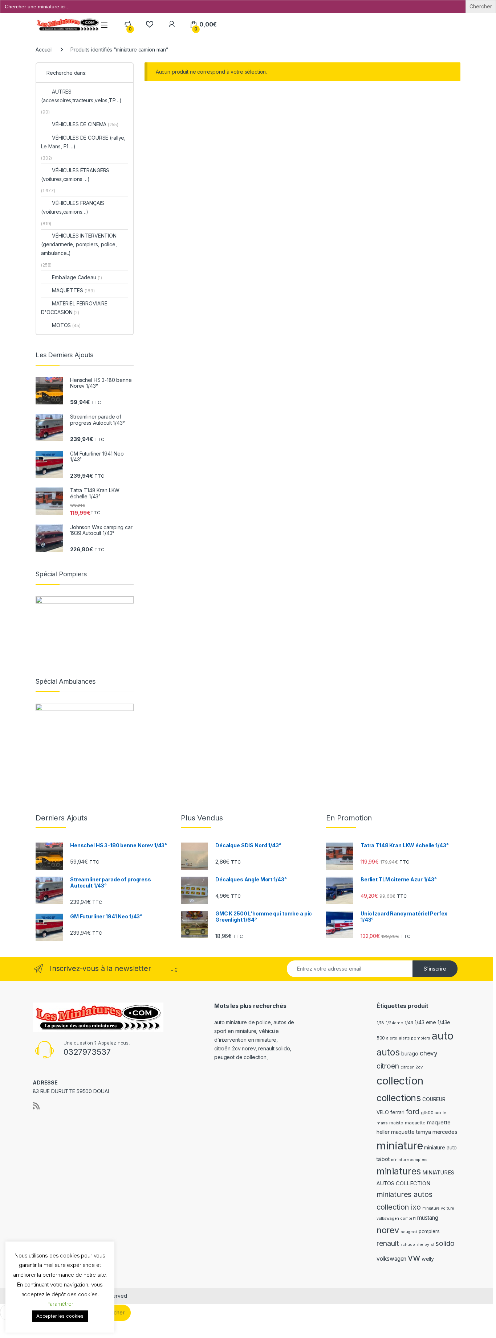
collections (399, 1097)
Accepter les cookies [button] (60, 1316)
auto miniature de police (242, 1022)
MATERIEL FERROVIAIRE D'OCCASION (74, 307)
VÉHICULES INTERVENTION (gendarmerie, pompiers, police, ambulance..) (79, 244)
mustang (427, 1217)
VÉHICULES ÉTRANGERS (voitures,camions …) (75, 174)
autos (388, 1052)
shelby (422, 1244)
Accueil (44, 49)
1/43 (408, 1022)
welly (428, 1259)
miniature (400, 1145)
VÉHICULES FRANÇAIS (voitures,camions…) (72, 207)
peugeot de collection (240, 1057)
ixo (438, 1112)
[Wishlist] (149, 24)
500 (381, 1038)
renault (388, 1243)
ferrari (397, 1112)
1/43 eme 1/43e (432, 1022)
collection (400, 1080)
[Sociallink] (36, 1106)
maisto (396, 1122)
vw (414, 1257)
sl (432, 1244)
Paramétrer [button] (59, 1303)
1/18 (380, 1022)
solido (444, 1243)
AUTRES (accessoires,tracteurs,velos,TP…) (81, 95)
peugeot (409, 1231)
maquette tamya (411, 1132)
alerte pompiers (414, 1038)
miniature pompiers (409, 1159)
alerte (391, 1038)
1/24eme (394, 1022)
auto (442, 1035)
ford (412, 1111)
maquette (415, 1122)
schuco (408, 1244)
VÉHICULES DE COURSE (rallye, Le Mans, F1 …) (83, 142)
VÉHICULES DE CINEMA (85, 124)
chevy (429, 1053)
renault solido (274, 1048)
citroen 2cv (412, 1067)
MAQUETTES (73, 290)
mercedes (445, 1132)
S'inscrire (435, 969)
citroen (388, 1066)
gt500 (427, 1112)
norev (388, 1230)
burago (409, 1053)
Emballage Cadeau (77, 277)
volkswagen (392, 1258)
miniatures (399, 1171)
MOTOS (66, 325)
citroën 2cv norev (235, 1048)
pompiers (429, 1231)
